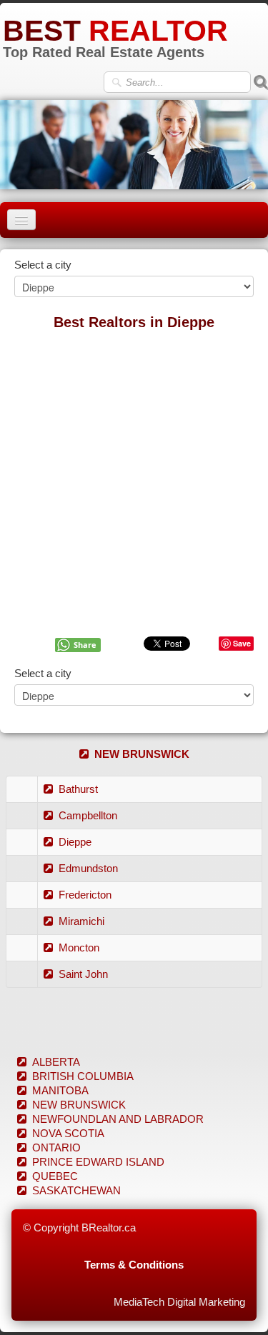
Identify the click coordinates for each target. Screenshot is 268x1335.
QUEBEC (55, 1176)
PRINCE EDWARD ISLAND (98, 1162)
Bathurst (78, 789)
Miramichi (81, 921)
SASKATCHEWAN (76, 1190)
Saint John (83, 974)
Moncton (79, 947)
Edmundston (88, 868)
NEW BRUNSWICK (141, 754)
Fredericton (85, 895)
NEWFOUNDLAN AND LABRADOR (118, 1119)
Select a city (42, 265)
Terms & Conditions (134, 1265)
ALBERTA (56, 1062)
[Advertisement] (134, 474)
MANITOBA (60, 1090)
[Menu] (21, 219)
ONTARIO (56, 1147)
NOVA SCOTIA (68, 1133)
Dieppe (75, 842)
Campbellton (88, 815)
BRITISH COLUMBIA (83, 1076)
